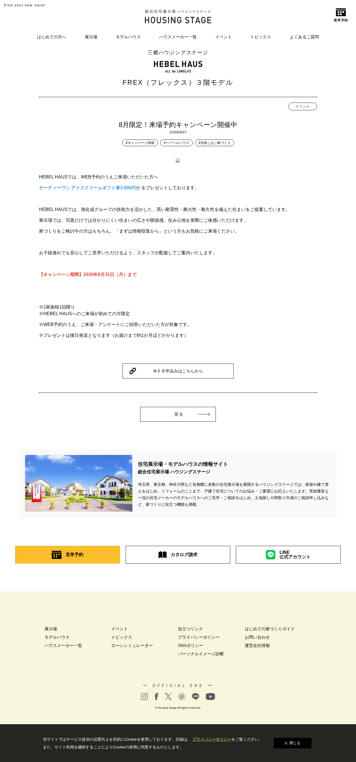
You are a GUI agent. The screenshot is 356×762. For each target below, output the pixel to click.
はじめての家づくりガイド (270, 628)
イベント (223, 36)
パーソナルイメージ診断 (201, 653)
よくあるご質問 (304, 36)
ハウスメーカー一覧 (178, 36)
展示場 (91, 36)
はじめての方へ (51, 36)
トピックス (260, 36)
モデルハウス (128, 36)
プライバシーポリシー (199, 637)
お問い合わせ (257, 637)
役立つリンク (190, 628)
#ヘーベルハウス (176, 143)
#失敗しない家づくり (215, 143)
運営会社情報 (257, 645)
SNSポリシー (190, 645)
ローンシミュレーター (132, 645)
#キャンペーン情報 (140, 143)
